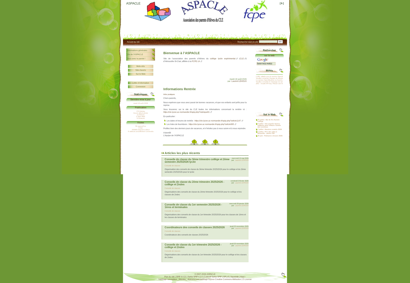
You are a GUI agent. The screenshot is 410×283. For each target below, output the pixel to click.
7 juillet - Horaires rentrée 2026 (270, 129)
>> (280, 42)
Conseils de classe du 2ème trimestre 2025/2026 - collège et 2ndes (194, 183)
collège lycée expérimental (222, 58)
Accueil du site (133, 42)
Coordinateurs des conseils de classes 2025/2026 (195, 227)
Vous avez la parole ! (136, 58)
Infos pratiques (169, 94)
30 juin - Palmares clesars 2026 (270, 136)
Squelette (234, 277)
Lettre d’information (140, 83)
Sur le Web (140, 74)
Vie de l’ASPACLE (135, 54)
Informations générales (137, 50)
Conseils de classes (172, 166)
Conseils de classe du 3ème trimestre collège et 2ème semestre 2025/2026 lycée (197, 160)
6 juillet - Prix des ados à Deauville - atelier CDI (267, 132)
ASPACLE (133, 3)
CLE (242, 58)
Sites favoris (140, 70)
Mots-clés (140, 66)
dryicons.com (193, 279)
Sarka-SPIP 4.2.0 (195, 277)
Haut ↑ (243, 277)
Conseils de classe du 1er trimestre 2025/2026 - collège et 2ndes (193, 246)
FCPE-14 (196, 61)
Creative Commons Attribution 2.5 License (233, 279)
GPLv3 (226, 277)
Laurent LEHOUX (239, 81)
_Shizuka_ (182, 279)
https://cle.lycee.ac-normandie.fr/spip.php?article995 (211, 124)
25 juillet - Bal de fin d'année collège (269, 120)
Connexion (140, 87)
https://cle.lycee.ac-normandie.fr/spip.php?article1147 (218, 121)
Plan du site (169, 277)
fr (282, 3)
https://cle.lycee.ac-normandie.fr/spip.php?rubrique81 (186, 112)
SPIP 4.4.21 (181, 277)
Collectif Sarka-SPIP (213, 277)
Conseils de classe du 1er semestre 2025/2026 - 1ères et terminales (193, 206)
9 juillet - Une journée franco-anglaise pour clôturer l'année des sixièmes (269, 125)
